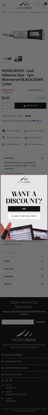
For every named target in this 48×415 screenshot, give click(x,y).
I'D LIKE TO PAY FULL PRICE (24, 216)
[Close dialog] (46, 177)
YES (24, 209)
